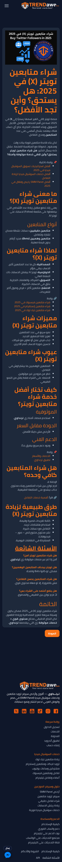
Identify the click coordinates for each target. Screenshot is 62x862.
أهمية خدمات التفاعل (36, 497)
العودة (52, 633)
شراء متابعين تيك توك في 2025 (32, 310)
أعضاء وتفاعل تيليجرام (48, 777)
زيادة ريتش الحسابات (49, 805)
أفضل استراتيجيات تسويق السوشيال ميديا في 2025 (30, 168)
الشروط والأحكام (30, 851)
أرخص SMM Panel (50, 791)
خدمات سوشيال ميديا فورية (44, 810)
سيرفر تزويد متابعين (49, 796)
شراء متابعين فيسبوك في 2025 (32, 302)
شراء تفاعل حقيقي (49, 800)
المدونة (55, 736)
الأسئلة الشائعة (51, 857)
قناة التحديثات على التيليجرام (44, 842)
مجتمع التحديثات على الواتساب (43, 837)
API (38, 857)
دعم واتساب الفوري (49, 828)
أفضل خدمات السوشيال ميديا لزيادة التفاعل (31, 175)
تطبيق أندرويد (52, 740)
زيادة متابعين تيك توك (47, 759)
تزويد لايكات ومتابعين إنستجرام (43, 763)
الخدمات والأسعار (41, 455)
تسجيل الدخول (52, 726)
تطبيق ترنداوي (42, 459)
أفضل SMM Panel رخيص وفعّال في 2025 (30, 183)
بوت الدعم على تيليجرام (47, 833)
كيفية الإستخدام (50, 824)
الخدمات (55, 731)
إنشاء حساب (53, 745)
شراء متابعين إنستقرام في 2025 (32, 306)
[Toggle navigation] (7, 6)
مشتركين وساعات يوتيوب (46, 768)
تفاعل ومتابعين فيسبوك (46, 773)
